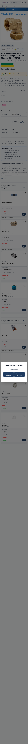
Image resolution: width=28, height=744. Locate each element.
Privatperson (19, 374)
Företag (8, 374)
